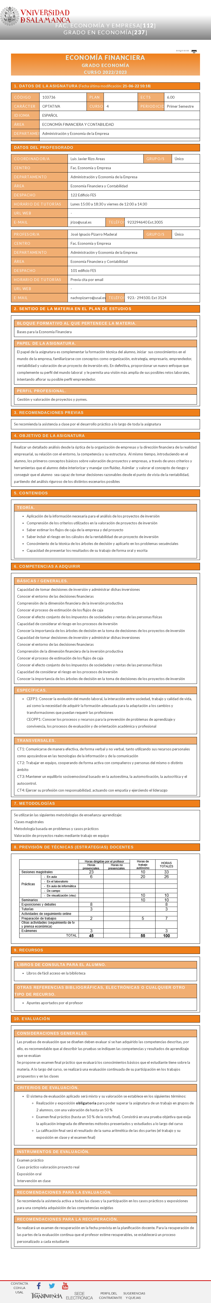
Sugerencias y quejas (133, 1295)
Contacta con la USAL (19, 1286)
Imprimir (183, 50)
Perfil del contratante (109, 1295)
